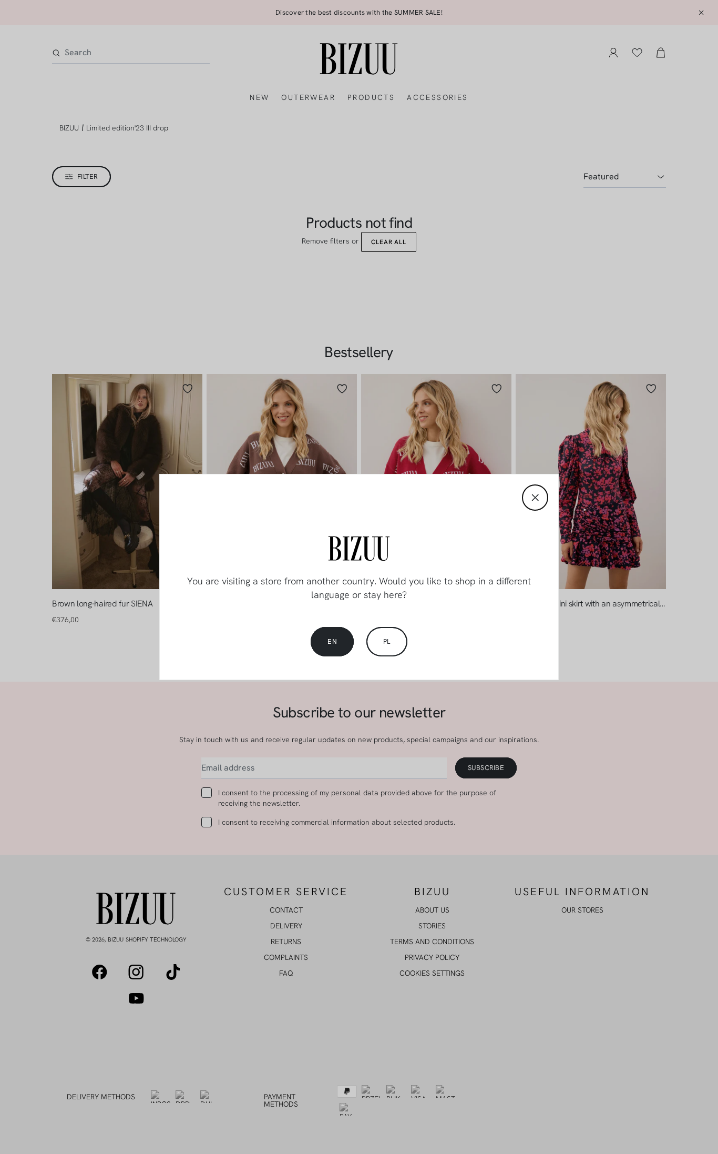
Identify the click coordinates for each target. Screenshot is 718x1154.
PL (387, 641)
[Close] (535, 497)
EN (332, 641)
